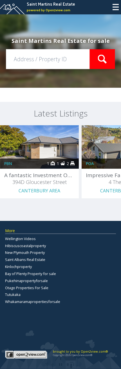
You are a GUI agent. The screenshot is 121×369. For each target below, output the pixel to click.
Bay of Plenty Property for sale (30, 273)
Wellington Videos (20, 238)
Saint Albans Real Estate (25, 259)
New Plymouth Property (25, 252)
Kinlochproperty (18, 266)
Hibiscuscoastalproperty (25, 245)
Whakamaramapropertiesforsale (32, 301)
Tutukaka (13, 294)
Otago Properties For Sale (26, 287)
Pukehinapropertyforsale (26, 280)
